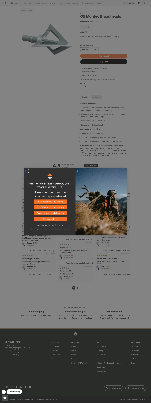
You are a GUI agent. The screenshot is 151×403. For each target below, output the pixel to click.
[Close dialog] (27, 171)
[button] (50, 202)
